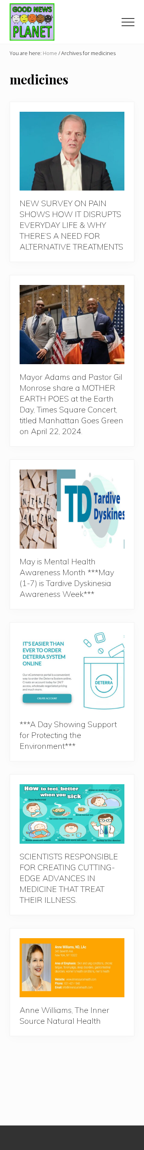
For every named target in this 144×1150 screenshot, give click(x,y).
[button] (128, 22)
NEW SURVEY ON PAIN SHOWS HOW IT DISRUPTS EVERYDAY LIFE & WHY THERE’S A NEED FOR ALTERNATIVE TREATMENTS (71, 225)
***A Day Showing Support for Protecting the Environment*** (68, 735)
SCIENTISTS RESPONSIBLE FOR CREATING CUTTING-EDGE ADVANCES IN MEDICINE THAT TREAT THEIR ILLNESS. (69, 878)
